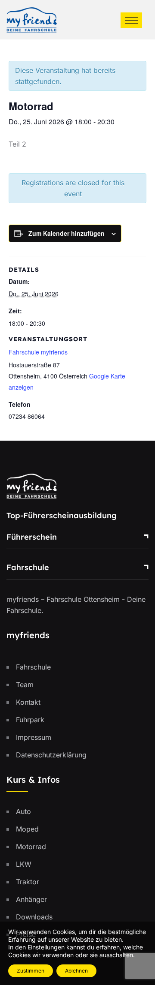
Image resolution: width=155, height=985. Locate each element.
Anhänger (31, 899)
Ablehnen (76, 970)
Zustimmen (30, 970)
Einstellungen (46, 947)
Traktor (27, 881)
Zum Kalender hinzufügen (66, 233)
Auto (23, 811)
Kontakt (28, 702)
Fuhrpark (30, 719)
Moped (27, 829)
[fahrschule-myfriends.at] (31, 19)
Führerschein (31, 537)
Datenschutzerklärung (51, 755)
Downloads (34, 917)
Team (25, 684)
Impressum (33, 737)
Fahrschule (27, 567)
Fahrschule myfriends (38, 352)
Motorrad (31, 846)
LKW (23, 864)
